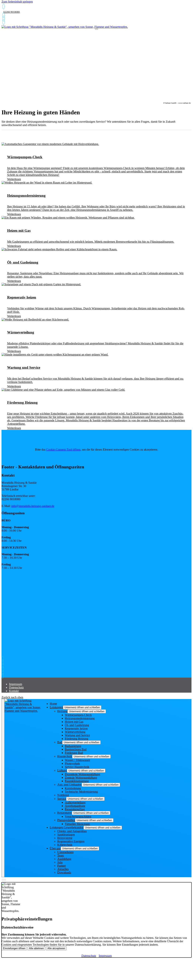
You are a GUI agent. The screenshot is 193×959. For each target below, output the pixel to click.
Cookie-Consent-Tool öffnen (63, 449)
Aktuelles (63, 869)
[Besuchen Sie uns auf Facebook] (4, 672)
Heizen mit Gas (74, 721)
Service (61, 798)
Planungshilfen (66, 820)
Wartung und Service (77, 735)
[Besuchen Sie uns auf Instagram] (4, 675)
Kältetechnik (64, 844)
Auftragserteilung (75, 802)
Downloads (64, 872)
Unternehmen (65, 852)
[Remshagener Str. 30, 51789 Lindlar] (4, 22)
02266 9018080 (11, 12)
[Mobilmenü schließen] (3, 788)
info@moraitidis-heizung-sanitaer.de (32, 506)
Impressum (15, 684)
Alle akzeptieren (56, 948)
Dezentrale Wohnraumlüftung (82, 774)
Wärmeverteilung (75, 731)
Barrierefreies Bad (76, 749)
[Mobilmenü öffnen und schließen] (96, 29)
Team (60, 855)
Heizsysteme (64, 838)
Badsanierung (73, 746)
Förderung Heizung (76, 738)
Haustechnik (64, 756)
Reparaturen (64, 812)
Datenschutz (16, 687)
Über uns (55, 848)
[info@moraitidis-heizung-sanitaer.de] (4, 18)
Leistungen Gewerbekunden (66, 827)
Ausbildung (64, 858)
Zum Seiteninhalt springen (17, 1)
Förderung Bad (74, 752)
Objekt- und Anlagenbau (72, 831)
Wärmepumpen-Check (78, 715)
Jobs (60, 862)
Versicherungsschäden (78, 816)
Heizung (62, 711)
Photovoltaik (72, 763)
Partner (61, 865)
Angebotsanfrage (75, 805)
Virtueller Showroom (77, 823)
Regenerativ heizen (76, 728)
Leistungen (56, 707)
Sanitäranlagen (66, 834)
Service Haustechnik (77, 766)
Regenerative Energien (70, 841)
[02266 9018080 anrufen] (4, 6)
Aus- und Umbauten (69, 784)
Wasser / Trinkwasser (77, 760)
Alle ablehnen (36, 948)
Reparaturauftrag (75, 809)
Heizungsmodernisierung (80, 718)
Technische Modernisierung (81, 791)
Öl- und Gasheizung (77, 725)
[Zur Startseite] (65, 26)
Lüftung (62, 770)
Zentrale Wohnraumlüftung (81, 777)
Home (53, 703)
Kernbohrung (73, 788)
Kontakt (14, 690)
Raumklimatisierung (77, 781)
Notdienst (63, 795)
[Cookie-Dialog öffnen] (4, 880)
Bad (59, 742)
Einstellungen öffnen (14, 948)
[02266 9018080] (4, 15)
